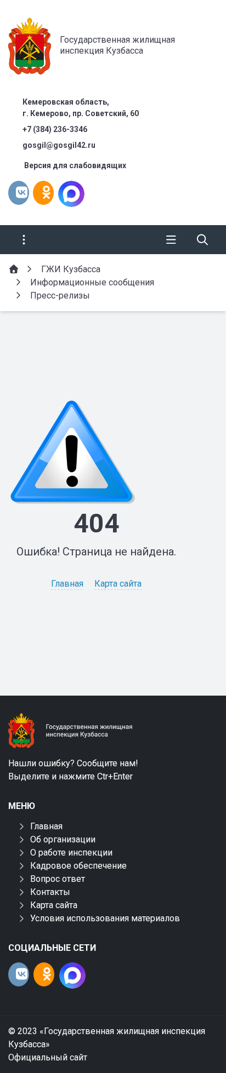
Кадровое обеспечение (78, 865)
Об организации (62, 839)
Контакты (50, 892)
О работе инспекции (71, 852)
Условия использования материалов (105, 918)
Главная (67, 583)
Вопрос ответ (57, 879)
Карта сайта (118, 583)
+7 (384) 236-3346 (54, 129)
